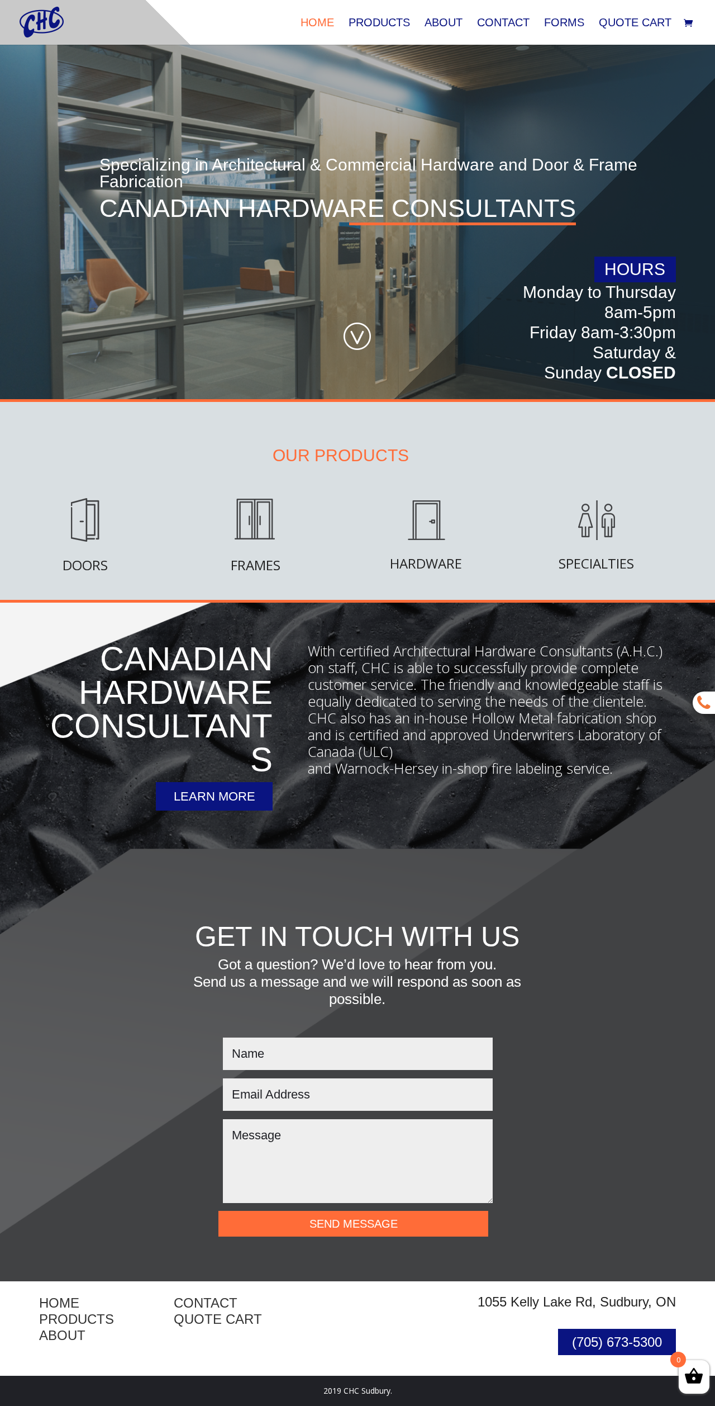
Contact (503, 23)
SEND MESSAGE (353, 1224)
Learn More (214, 796)
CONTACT (205, 1302)
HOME (59, 1302)
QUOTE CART (218, 1319)
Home (317, 23)
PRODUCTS (76, 1319)
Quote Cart (635, 23)
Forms (564, 23)
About (444, 23)
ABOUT (62, 1335)
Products (379, 23)
